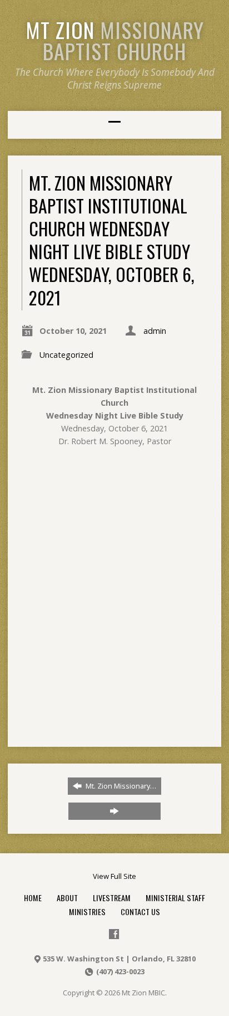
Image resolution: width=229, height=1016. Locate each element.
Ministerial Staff (175, 897)
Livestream (112, 897)
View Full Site (114, 876)
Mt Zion (115, 40)
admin (154, 330)
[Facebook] (114, 934)
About (67, 897)
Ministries (87, 911)
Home (33, 897)
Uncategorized (66, 354)
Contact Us (140, 911)
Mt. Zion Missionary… (120, 786)
